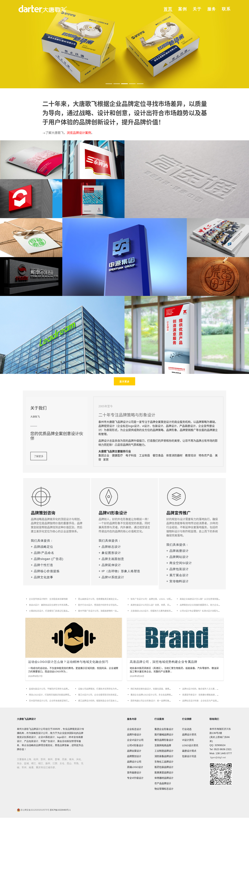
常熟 (76, 763)
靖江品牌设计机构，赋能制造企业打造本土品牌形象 (101, 700)
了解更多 (38, 456)
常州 (24, 767)
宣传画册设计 (134, 772)
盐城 (26, 763)
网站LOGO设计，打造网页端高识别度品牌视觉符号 (52, 694)
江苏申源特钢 (124, 256)
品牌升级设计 (134, 734)
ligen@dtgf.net (218, 757)
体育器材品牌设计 (163, 777)
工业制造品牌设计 (163, 750)
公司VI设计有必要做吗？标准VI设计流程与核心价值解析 (205, 610)
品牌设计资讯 (189, 734)
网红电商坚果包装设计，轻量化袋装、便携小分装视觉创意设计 (159, 688)
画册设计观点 (189, 750)
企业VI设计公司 (135, 739)
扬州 (47, 763)
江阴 (55, 763)
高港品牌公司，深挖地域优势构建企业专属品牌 (163, 662)
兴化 (78, 759)
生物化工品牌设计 (163, 761)
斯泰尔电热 (31, 276)
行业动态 (187, 729)
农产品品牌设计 (162, 783)
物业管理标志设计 (163, 788)
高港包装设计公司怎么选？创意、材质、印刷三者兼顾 (155, 605)
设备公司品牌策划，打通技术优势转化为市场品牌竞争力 (103, 688)
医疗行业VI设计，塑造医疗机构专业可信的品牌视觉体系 (103, 605)
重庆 (38, 767)
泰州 (50, 759)
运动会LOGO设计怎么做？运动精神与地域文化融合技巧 (68, 662)
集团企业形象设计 (163, 729)
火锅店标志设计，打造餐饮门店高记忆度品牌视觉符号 (53, 610)
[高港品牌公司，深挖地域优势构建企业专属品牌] (175, 638)
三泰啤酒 (93, 159)
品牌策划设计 (134, 756)
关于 (197, 9)
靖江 (33, 763)
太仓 (62, 763)
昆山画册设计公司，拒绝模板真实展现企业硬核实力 (101, 599)
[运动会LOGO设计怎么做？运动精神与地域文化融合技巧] (73, 638)
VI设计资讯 (188, 739)
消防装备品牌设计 (163, 756)
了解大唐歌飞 (54, 133)
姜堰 (57, 759)
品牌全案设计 (134, 750)
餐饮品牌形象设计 (163, 739)
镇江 (40, 763)
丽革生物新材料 (62, 334)
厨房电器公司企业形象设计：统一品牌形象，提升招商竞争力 (158, 700)
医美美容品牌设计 (163, 772)
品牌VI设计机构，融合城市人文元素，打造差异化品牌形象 (208, 688)
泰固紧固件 (31, 198)
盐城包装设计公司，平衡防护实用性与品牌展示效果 (52, 688)
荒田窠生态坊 (218, 276)
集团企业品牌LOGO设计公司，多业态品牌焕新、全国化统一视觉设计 (162, 694)
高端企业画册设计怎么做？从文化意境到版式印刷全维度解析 (207, 599)
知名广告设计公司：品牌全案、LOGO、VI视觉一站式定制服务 (159, 599)
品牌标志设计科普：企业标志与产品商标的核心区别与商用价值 (210, 700)
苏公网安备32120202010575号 (34, 810)
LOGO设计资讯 (190, 745)
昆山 (69, 763)
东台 (19, 763)
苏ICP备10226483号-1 (60, 810)
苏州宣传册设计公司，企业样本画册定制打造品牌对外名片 (55, 700)
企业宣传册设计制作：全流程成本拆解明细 (48, 599)
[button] (109, 83)
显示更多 (124, 381)
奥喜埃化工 (218, 237)
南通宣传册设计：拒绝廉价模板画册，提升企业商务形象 (207, 694)
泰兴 (71, 759)
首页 (168, 9)
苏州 (43, 759)
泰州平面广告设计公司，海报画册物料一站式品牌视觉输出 (104, 610)
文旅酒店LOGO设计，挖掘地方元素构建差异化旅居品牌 (156, 610)
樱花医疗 (31, 159)
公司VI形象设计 (135, 745)
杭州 (36, 759)
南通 (31, 767)
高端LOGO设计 (135, 767)
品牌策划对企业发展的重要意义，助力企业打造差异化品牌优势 (208, 605)
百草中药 (31, 237)
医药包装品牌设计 (163, 767)
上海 (28, 759)
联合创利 (93, 198)
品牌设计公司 (134, 761)
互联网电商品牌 (162, 745)
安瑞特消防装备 (187, 334)
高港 (64, 759)
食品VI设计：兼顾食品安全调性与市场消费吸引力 (51, 605)
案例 (182, 9)
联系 (226, 9)
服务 (211, 9)
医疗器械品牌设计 (163, 734)
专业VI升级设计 (135, 777)
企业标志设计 (134, 729)
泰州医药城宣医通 (187, 178)
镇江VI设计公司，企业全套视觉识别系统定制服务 (100, 694)
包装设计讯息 (189, 756)
